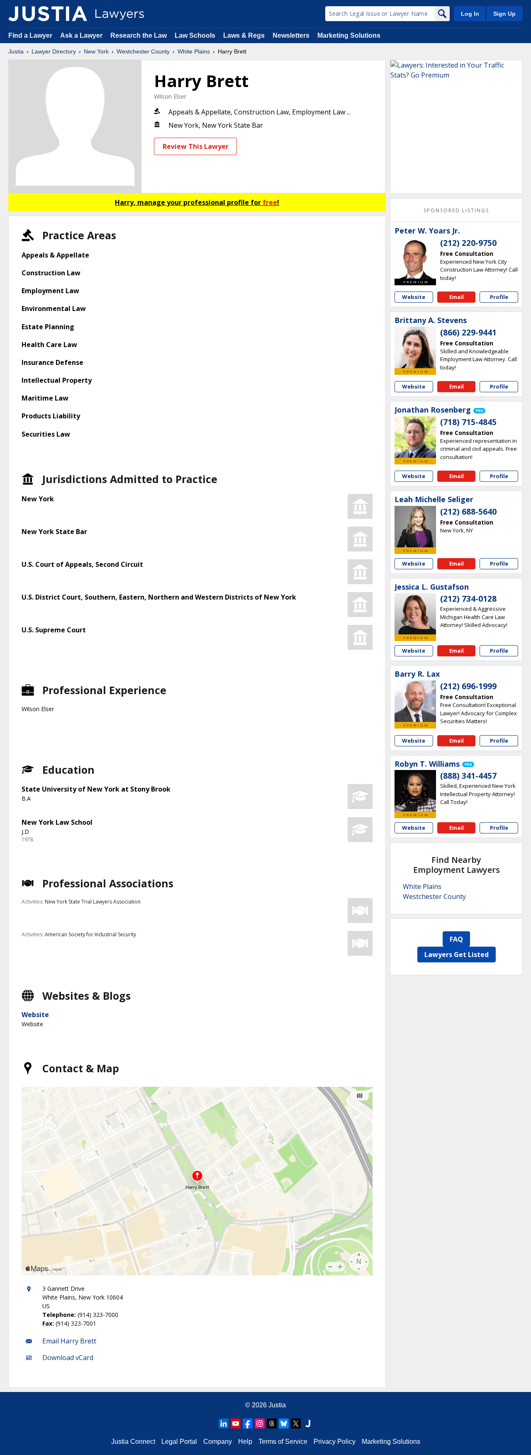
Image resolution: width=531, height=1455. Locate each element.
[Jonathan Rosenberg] (415, 437)
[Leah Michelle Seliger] (415, 526)
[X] (296, 1423)
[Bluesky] (284, 1423)
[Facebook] (248, 1423)
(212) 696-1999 (468, 686)
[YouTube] (236, 1423)
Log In (470, 13)
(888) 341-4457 (468, 775)
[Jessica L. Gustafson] (415, 613)
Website (35, 1014)
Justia (16, 51)
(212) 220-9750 (468, 243)
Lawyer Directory (54, 51)
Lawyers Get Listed (456, 954)
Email (456, 297)
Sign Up (504, 13)
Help (245, 1441)
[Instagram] (260, 1423)
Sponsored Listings (456, 210)
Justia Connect (133, 1441)
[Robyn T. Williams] (415, 790)
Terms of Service (282, 1441)
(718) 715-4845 (468, 422)
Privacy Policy (335, 1441)
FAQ (456, 939)
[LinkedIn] (224, 1423)
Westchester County (143, 51)
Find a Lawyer (30, 35)
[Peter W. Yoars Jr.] (415, 258)
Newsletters (291, 35)
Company (217, 1441)
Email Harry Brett (69, 1341)
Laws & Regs (244, 35)
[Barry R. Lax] (415, 701)
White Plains (194, 51)
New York (96, 51)
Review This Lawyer (196, 146)
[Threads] (272, 1423)
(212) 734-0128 (468, 598)
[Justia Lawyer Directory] (47, 13)
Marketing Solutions (348, 35)
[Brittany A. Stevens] (415, 347)
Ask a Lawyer (82, 35)
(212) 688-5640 (468, 511)
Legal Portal (179, 1441)
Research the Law (138, 35)
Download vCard (67, 1357)
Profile (499, 297)
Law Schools (195, 35)
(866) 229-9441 (468, 332)
